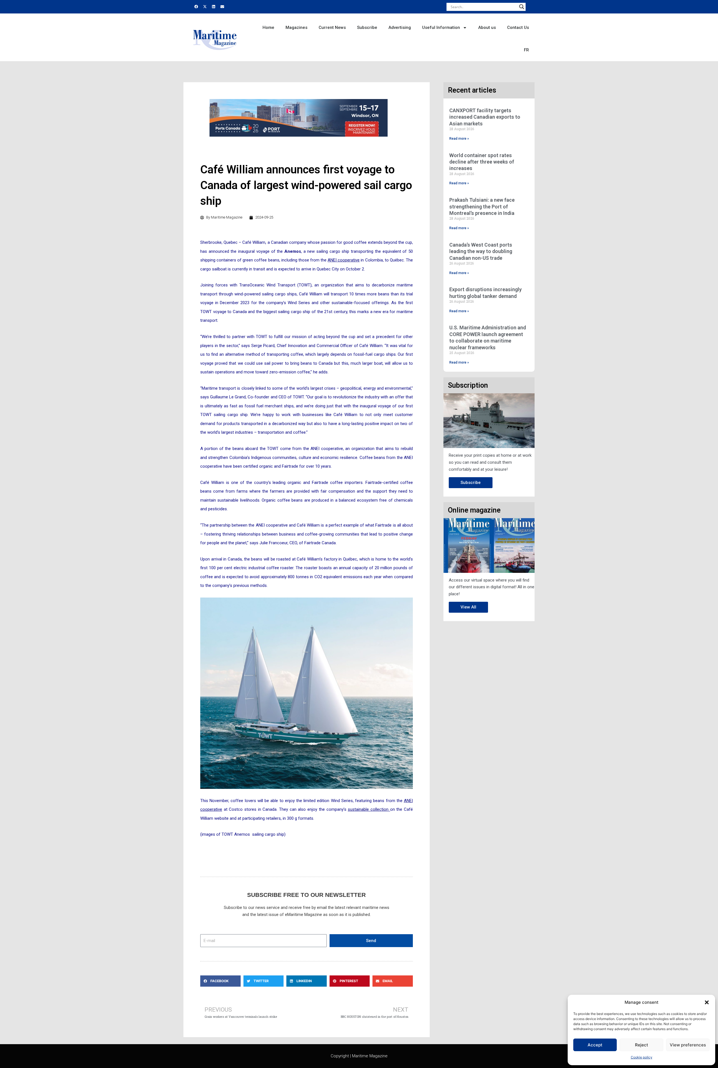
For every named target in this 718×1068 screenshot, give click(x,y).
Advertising (399, 27)
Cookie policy (641, 1057)
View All (468, 607)
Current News (332, 27)
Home (268, 27)
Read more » (459, 139)
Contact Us (518, 27)
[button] (707, 1002)
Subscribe (367, 27)
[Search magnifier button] (522, 7)
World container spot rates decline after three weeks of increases (481, 161)
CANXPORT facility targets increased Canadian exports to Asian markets (484, 117)
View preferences (688, 1045)
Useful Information (441, 27)
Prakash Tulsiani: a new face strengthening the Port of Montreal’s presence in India (482, 206)
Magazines (296, 27)
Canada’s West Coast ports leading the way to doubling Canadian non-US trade (480, 251)
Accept (595, 1045)
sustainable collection (369, 809)
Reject (641, 1045)
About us (487, 27)
